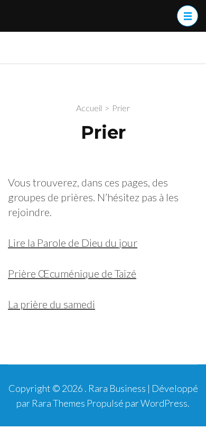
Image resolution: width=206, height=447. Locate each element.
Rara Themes (58, 403)
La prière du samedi (51, 304)
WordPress (164, 403)
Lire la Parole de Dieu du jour (72, 242)
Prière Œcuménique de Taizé (72, 273)
